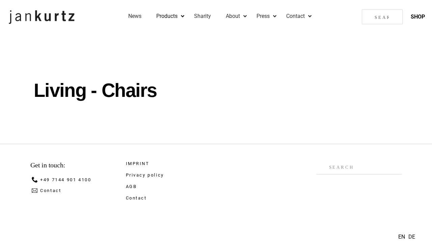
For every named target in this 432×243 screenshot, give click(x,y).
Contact (50, 190)
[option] (411, 237)
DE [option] (411, 237)
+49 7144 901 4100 (65, 179)
